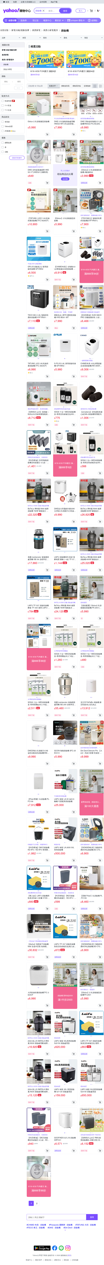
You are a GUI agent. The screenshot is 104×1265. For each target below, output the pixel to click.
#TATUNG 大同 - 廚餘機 (85, 1224)
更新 (69, 1255)
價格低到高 (65, 86)
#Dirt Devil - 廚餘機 (72, 1227)
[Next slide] (49, 103)
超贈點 (94, 20)
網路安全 (57, 1260)
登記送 (35, 20)
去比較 (65, 179)
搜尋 (92, 1217)
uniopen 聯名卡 (78, 20)
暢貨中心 (47, 20)
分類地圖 (75, 1260)
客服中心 (29, 1260)
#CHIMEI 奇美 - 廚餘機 (36, 1224)
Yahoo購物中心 (17, 11)
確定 (18, 88)
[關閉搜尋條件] (43, 10)
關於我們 (38, 1260)
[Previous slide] (28, 103)
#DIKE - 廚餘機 (54, 1227)
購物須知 (48, 1260)
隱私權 (66, 1260)
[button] (28, 65)
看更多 (58, 20)
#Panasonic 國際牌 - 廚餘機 (60, 1224)
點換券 (24, 20)
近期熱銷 (87, 86)
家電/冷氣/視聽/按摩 (9, 50)
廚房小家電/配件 (8, 59)
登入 (81, 10)
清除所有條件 (17, 158)
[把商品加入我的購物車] (47, 134)
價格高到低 (77, 86)
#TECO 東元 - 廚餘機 (36, 1227)
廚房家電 (5, 54)
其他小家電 (7, 69)
